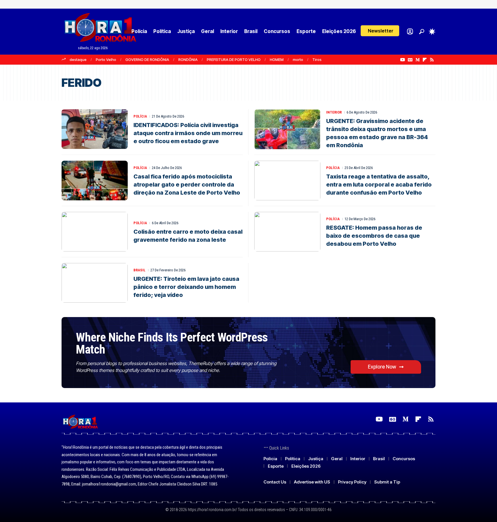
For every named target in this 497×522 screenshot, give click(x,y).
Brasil (139, 270)
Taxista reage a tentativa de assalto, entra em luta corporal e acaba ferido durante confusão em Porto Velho (379, 184)
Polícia (140, 116)
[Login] (410, 31)
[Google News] (410, 59)
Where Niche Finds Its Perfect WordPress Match (172, 343)
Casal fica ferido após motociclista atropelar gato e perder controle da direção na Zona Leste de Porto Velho (186, 184)
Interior (334, 112)
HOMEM (277, 59)
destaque (78, 59)
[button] (380, 30)
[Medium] (417, 59)
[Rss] (431, 59)
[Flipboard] (424, 59)
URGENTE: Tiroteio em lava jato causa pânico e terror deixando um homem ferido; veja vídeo (186, 286)
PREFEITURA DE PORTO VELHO (234, 59)
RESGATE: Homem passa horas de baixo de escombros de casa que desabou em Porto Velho (374, 235)
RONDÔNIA (188, 59)
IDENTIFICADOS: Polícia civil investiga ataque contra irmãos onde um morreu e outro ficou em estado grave (187, 133)
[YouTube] (402, 59)
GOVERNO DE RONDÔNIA (147, 59)
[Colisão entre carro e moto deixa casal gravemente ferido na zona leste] (95, 232)
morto (298, 59)
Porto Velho (106, 59)
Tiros (317, 59)
